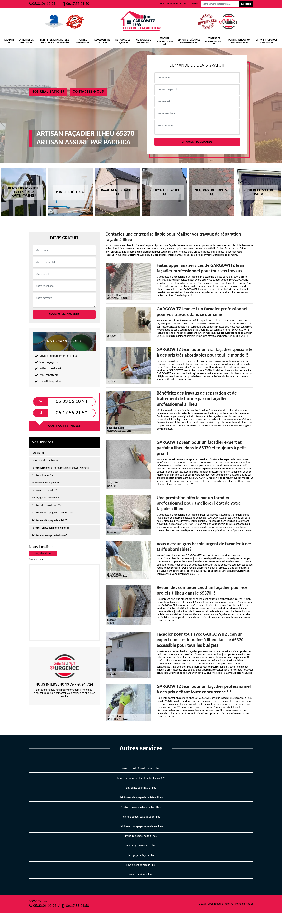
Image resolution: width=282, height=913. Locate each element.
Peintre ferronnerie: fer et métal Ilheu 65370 (141, 778)
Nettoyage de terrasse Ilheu (141, 845)
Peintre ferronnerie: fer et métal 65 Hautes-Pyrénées (55, 41)
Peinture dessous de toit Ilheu (141, 836)
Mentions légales (244, 903)
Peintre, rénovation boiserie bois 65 (239, 41)
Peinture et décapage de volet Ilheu (141, 816)
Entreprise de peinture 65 (26, 41)
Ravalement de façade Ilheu (141, 865)
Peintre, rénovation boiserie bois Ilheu (141, 807)
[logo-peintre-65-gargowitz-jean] (141, 21)
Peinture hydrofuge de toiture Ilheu (141, 768)
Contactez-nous (88, 92)
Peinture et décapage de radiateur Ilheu (141, 797)
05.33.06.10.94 (43, 4)
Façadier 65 (9, 41)
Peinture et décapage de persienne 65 (188, 41)
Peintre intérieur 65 (82, 41)
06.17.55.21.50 (77, 4)
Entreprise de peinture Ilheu (141, 787)
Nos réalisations (48, 92)
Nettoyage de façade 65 (122, 41)
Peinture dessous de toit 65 (164, 41)
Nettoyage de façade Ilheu (141, 855)
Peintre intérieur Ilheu (141, 874)
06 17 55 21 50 (71, 413)
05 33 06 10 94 (71, 401)
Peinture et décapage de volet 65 (214, 41)
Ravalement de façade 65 (102, 41)
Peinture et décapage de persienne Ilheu (141, 826)
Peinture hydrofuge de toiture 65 (266, 41)
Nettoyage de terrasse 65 (143, 41)
